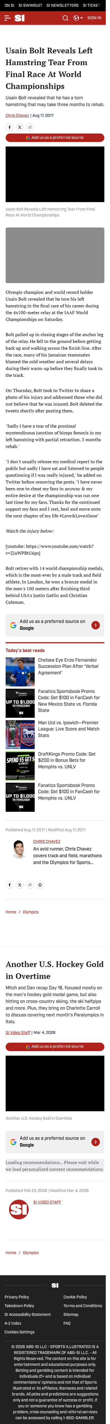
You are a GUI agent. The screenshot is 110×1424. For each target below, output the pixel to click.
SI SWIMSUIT (30, 6)
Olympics (31, 912)
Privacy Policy (17, 1297)
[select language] (78, 18)
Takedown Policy (19, 1306)
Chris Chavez (17, 116)
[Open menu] (8, 18)
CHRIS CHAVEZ (46, 842)
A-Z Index (13, 1324)
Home (11, 912)
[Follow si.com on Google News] (95, 625)
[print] (40, 885)
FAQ (67, 1324)
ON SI (9, 6)
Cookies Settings (19, 1332)
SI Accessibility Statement (28, 1315)
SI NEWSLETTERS (63, 6)
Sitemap (70, 1315)
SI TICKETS (93, 6)
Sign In (94, 18)
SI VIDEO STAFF (47, 1202)
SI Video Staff (18, 1033)
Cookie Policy (75, 1297)
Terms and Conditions (82, 1306)
